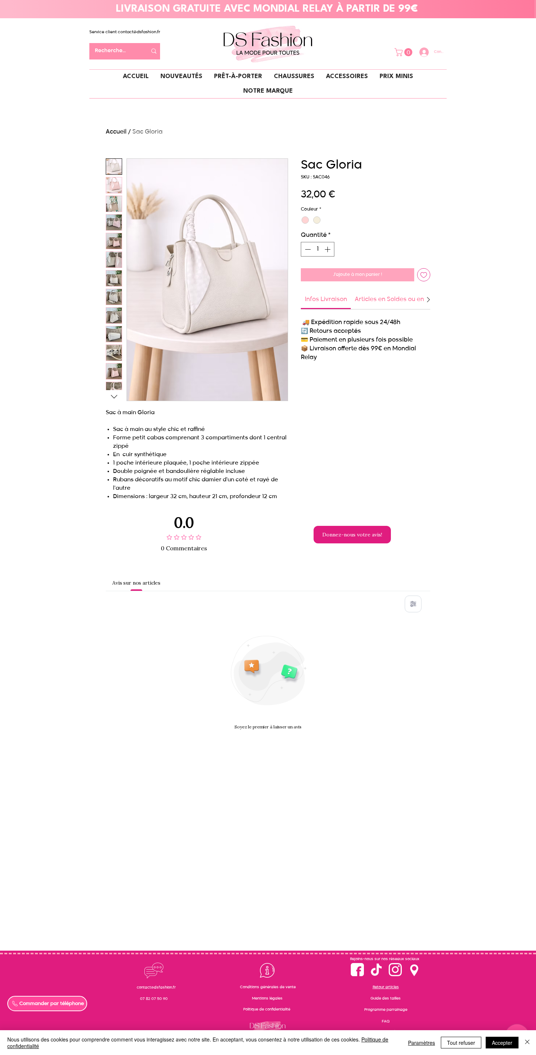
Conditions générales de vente (268, 987)
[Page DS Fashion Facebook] (357, 969)
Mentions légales (267, 998)
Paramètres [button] (421, 1042)
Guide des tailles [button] (385, 998)
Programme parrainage (385, 1010)
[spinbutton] (317, 249)
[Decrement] (307, 249)
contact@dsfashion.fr (139, 32)
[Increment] (328, 249)
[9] (376, 969)
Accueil (116, 132)
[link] (326, 300)
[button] (404, 52)
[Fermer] (527, 1042)
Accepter (502, 1042)
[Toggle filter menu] (413, 604)
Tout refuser (461, 1042)
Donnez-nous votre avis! (352, 534)
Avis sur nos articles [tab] (136, 583)
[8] (414, 969)
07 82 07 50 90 (154, 999)
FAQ (386, 1021)
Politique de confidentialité (266, 1009)
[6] (395, 969)
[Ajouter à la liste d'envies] (423, 274)
